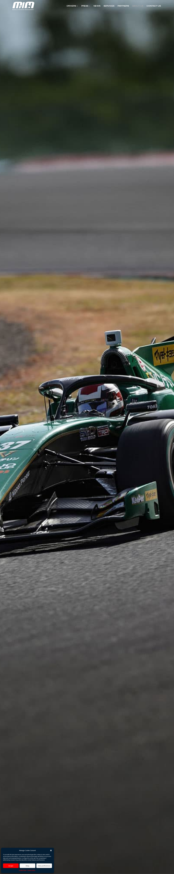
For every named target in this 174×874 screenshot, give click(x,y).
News (97, 6)
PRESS (84, 6)
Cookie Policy (22, 870)
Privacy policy (31, 870)
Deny (27, 866)
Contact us (154, 6)
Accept (10, 866)
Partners (123, 6)
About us (137, 6)
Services (109, 6)
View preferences (44, 866)
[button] (51, 850)
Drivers (71, 6)
